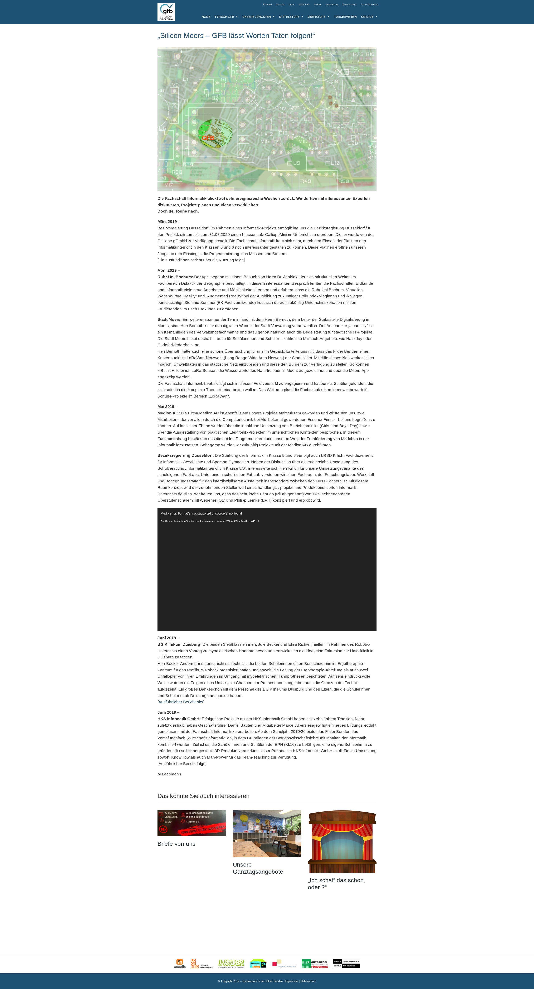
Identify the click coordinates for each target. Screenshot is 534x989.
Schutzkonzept (369, 4)
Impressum (332, 4)
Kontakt (267, 4)
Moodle (280, 4)
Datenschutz (350, 4)
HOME (206, 16)
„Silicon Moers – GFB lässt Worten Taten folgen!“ (236, 35)
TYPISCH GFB (224, 16)
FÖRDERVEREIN (345, 16)
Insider (318, 4)
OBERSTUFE (316, 16)
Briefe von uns (176, 844)
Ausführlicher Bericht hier (181, 702)
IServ (292, 4)
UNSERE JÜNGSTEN (256, 16)
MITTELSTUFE (289, 16)
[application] (267, 569)
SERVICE (367, 16)
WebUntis (304, 4)
